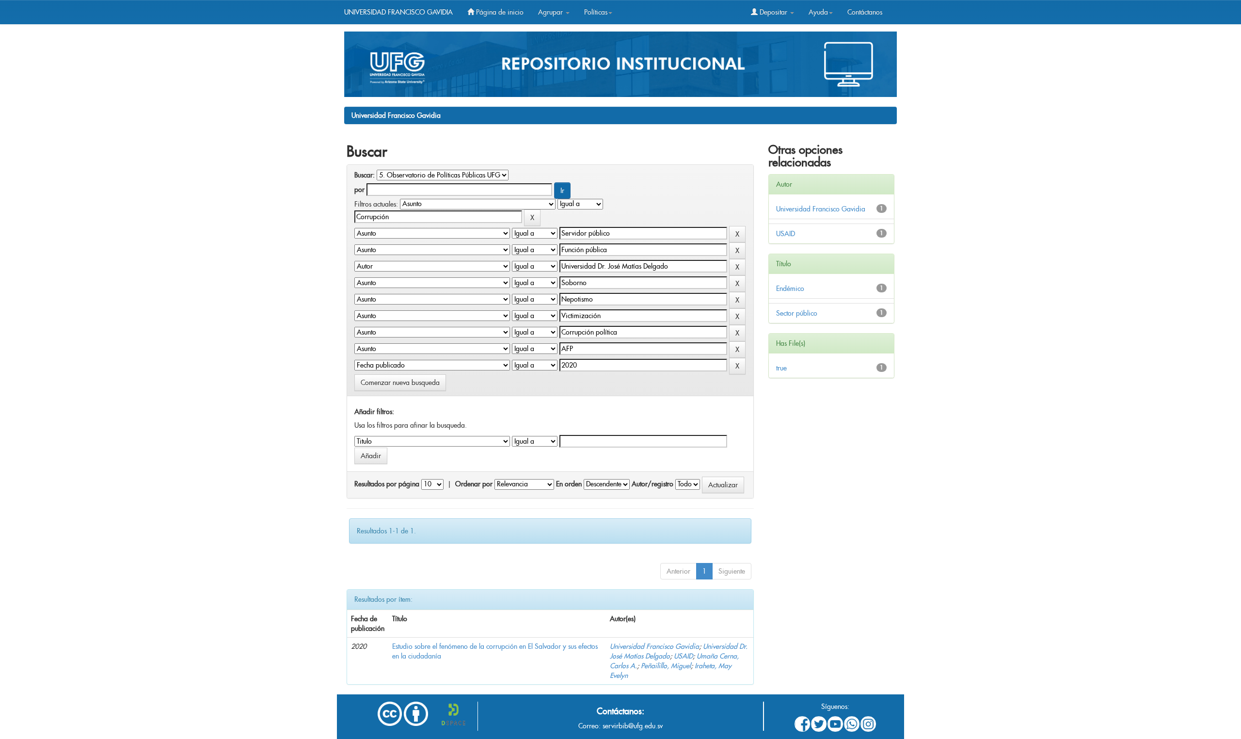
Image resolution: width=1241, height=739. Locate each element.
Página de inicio (499, 12)
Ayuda (818, 12)
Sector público (796, 313)
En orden (569, 484)
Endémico (790, 288)
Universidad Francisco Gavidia (396, 115)
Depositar (773, 12)
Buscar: (364, 175)
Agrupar (551, 12)
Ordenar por (474, 484)
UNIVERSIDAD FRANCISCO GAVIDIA (398, 12)
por (359, 189)
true (781, 368)
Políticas (595, 12)
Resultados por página (386, 484)
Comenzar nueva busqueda (400, 382)
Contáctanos (864, 12)
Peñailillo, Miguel (666, 665)
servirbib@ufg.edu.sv (633, 726)
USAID (683, 656)
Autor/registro (652, 484)
